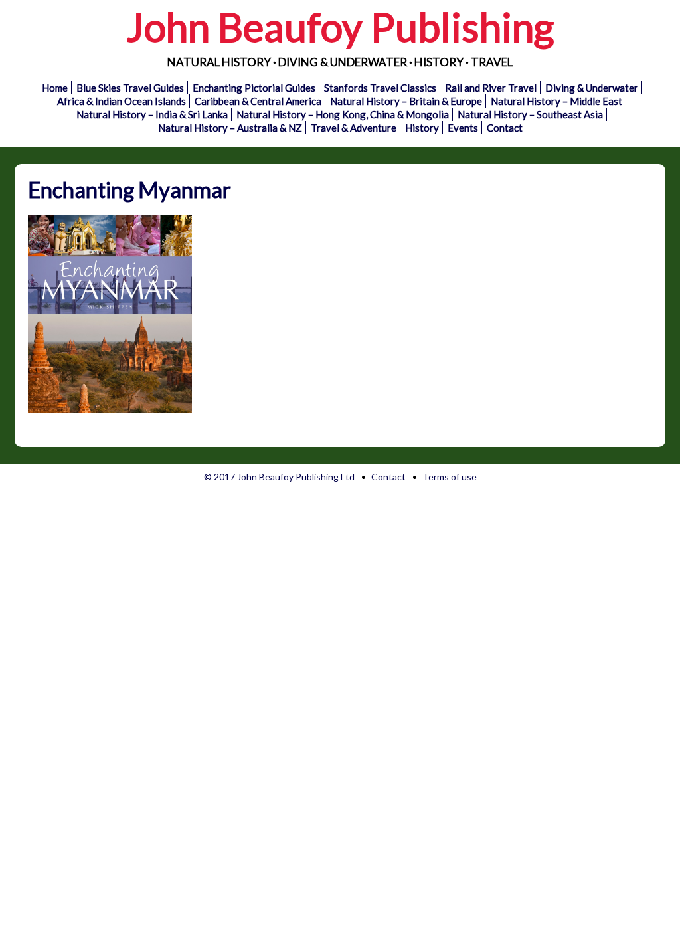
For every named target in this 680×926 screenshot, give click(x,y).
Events (463, 128)
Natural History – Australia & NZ (230, 128)
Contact (505, 128)
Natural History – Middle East (556, 101)
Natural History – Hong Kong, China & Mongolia (342, 114)
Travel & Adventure (353, 128)
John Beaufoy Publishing (340, 26)
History (422, 128)
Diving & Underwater (591, 88)
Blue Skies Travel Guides (130, 88)
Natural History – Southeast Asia (530, 114)
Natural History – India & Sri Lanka (152, 114)
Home (55, 88)
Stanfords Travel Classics (380, 88)
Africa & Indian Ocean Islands (121, 101)
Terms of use (449, 476)
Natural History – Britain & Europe (406, 101)
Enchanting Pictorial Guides (254, 88)
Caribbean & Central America (258, 101)
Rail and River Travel (491, 88)
